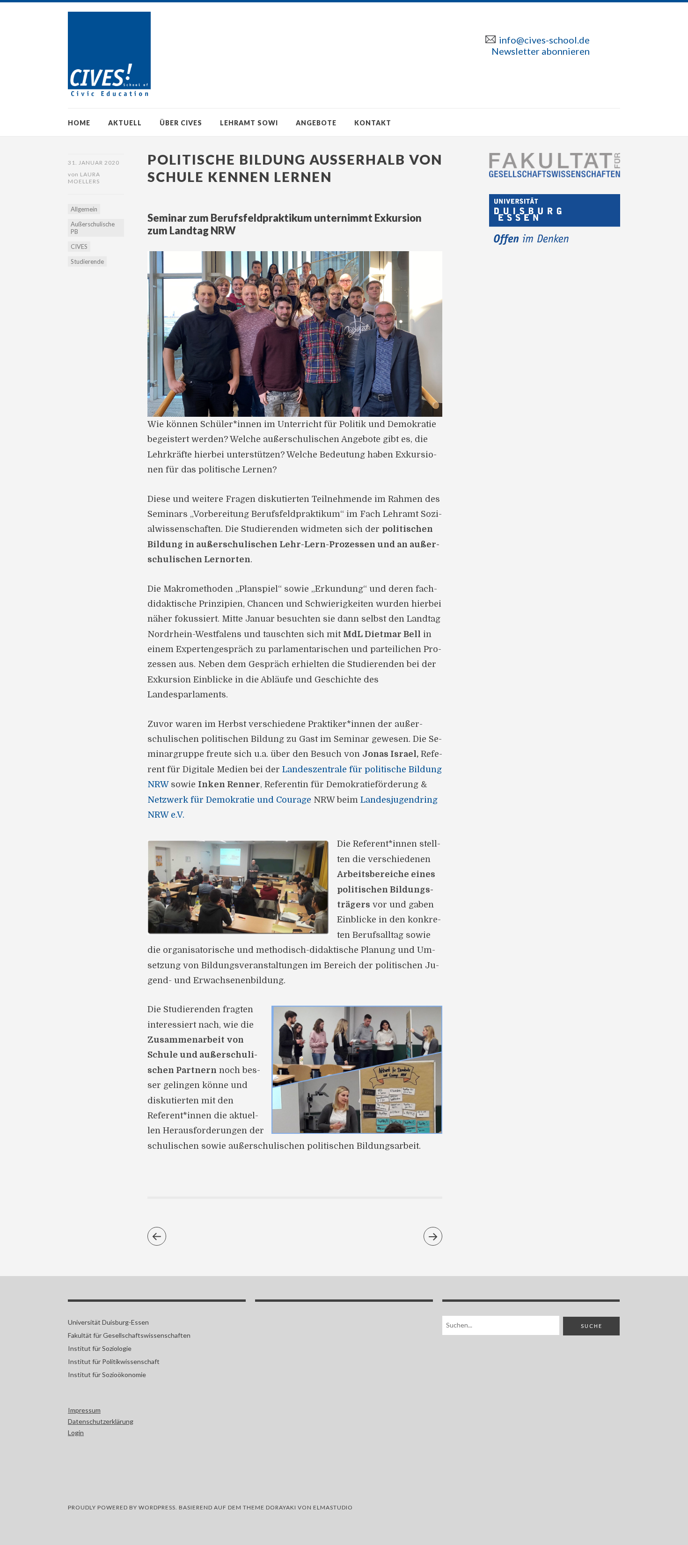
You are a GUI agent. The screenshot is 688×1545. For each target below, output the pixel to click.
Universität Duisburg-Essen (108, 1322)
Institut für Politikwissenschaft (114, 1361)
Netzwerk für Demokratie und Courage (229, 800)
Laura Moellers (84, 178)
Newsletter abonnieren (540, 51)
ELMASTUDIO (333, 1507)
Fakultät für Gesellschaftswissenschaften (129, 1335)
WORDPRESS (157, 1507)
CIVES (79, 246)
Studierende (87, 261)
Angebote (316, 123)
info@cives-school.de (544, 39)
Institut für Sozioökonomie (107, 1374)
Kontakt (372, 123)
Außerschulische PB (93, 227)
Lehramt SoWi (249, 123)
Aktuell (125, 123)
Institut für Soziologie (100, 1348)
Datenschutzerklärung (100, 1421)
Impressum (84, 1410)
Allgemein (84, 209)
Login (76, 1432)
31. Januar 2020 (93, 162)
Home (79, 123)
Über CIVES (181, 123)
